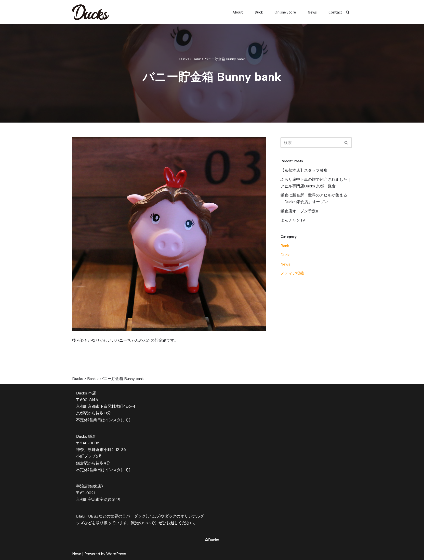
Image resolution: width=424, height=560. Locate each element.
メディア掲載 (292, 273)
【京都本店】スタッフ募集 (304, 170)
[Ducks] (90, 12)
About (238, 12)
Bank (284, 245)
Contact (335, 12)
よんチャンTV (292, 220)
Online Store (285, 12)
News (312, 12)
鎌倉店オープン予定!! (299, 211)
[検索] (347, 12)
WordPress (116, 553)
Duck (259, 12)
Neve (76, 553)
